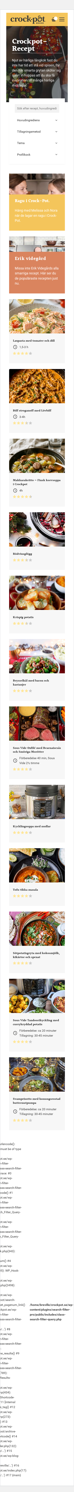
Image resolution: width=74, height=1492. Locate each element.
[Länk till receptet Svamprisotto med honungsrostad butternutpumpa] (37, 1093)
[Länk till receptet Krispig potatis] (37, 604)
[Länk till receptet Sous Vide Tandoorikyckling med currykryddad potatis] (37, 1015)
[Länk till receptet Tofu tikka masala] (37, 877)
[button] (62, 19)
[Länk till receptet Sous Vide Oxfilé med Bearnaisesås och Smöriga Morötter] (37, 742)
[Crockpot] (28, 19)
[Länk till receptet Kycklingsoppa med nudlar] (37, 813)
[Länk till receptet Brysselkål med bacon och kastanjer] (37, 670)
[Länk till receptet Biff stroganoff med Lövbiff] (37, 401)
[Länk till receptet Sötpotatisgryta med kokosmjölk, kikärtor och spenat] (37, 942)
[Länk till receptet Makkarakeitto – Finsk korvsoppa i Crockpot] (37, 473)
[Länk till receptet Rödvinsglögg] (37, 541)
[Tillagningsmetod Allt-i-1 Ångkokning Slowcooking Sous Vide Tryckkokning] (37, 131)
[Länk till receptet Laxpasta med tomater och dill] (37, 331)
